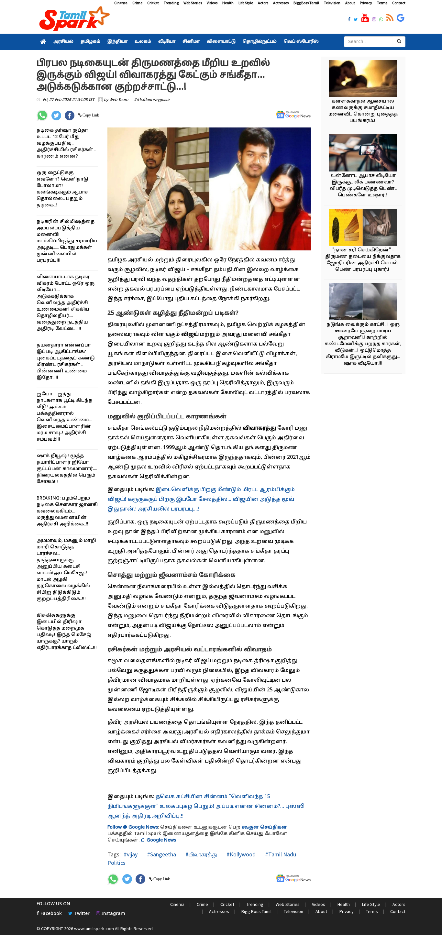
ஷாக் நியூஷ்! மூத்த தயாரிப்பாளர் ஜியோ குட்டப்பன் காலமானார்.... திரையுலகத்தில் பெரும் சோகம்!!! (67, 469)
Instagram (112, 914)
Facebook (50, 914)
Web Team (118, 100)
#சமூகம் (161, 100)
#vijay (131, 854)
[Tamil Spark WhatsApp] (381, 20)
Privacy (366, 2)
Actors (263, 2)
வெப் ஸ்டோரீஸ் (301, 41)
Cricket (153, 2)
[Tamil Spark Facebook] (349, 20)
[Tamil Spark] (73, 20)
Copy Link (90, 115)
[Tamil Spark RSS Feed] (389, 18)
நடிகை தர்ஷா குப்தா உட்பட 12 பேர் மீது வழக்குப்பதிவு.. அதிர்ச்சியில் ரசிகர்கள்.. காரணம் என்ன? (66, 143)
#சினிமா (143, 100)
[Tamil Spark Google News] (400, 18)
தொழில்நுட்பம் (260, 41)
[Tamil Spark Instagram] (374, 20)
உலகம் (143, 41)
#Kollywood (240, 854)
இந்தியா (117, 41)
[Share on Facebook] (69, 115)
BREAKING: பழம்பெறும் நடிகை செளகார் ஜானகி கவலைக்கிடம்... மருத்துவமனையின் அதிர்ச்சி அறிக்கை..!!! (67, 511)
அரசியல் (63, 41)
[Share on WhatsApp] (42, 115)
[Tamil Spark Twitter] (356, 20)
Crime (137, 2)
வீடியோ (166, 41)
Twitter (81, 914)
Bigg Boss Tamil (306, 2)
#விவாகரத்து (200, 854)
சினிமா (191, 41)
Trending (171, 2)
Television (332, 2)
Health (228, 2)
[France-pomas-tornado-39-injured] (363, 302)
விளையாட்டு (221, 41)
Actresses (281, 2)
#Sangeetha (161, 854)
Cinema (120, 2)
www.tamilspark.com (94, 928)
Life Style (245, 2)
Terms (382, 2)
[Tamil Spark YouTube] (365, 18)
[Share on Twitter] (56, 115)
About (350, 2)
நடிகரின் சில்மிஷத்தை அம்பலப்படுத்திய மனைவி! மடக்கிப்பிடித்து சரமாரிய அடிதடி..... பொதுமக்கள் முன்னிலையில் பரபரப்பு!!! (67, 241)
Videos (212, 2)
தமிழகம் (90, 41)
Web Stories (192, 2)
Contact (398, 2)
